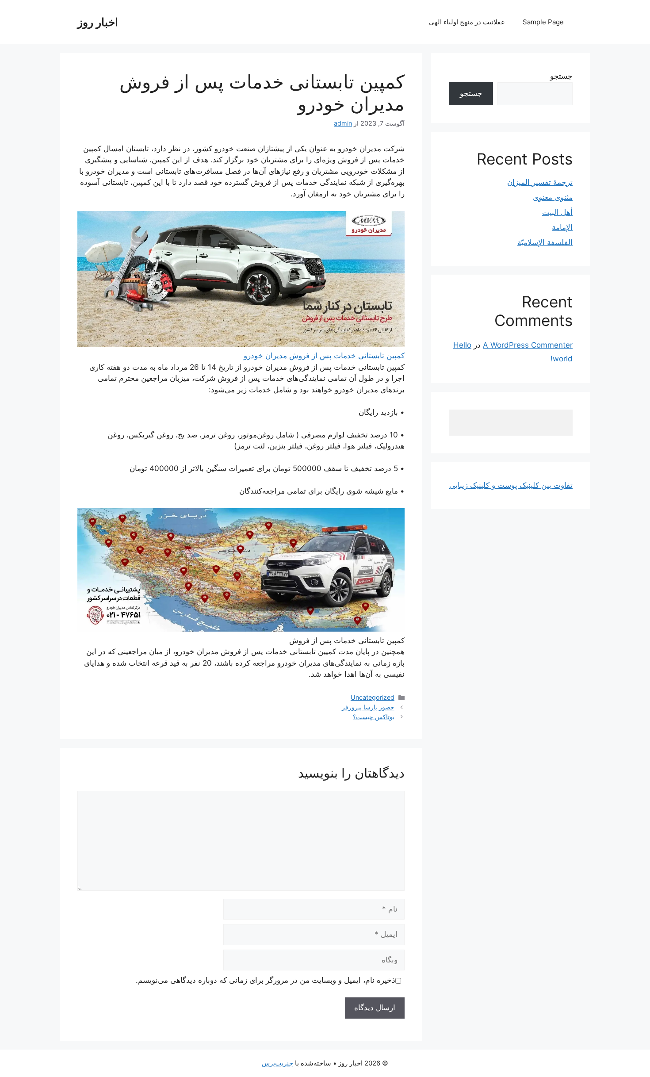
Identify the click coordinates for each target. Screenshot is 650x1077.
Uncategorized (372, 697)
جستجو (561, 76)
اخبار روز (97, 22)
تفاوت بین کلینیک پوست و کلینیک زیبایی (511, 485)
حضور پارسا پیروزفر (368, 707)
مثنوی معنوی (553, 197)
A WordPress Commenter (528, 345)
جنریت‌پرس (277, 1063)
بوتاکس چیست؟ (373, 717)
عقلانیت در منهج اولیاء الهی (467, 22)
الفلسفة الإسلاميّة (545, 242)
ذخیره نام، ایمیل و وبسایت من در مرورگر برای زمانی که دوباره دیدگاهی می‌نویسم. (265, 980)
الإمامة (562, 227)
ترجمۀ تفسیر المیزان (540, 182)
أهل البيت (557, 212)
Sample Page (543, 22)
